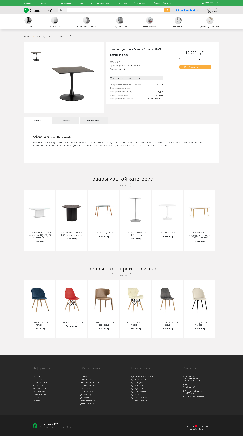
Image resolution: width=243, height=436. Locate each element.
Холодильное (86, 379)
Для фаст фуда (86, 394)
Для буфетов (137, 388)
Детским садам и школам (142, 376)
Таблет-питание (139, 3)
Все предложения (139, 400)
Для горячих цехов (139, 397)
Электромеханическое (90, 382)
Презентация (86, 3)
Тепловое (84, 376)
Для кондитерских (139, 379)
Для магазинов (87, 403)
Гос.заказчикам (120, 3)
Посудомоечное (87, 385)
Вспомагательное (88, 400)
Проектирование (65, 3)
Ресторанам (38, 385)
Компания (28, 3)
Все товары (121, 185)
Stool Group (134, 65)
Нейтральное (86, 391)
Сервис (157, 3)
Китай (122, 69)
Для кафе (135, 394)
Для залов (84, 397)
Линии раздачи (87, 388)
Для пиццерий (137, 382)
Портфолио (45, 3)
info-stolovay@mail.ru (183, 10)
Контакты (166, 3)
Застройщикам (102, 3)
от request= (203, 426)
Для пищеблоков (138, 391)
